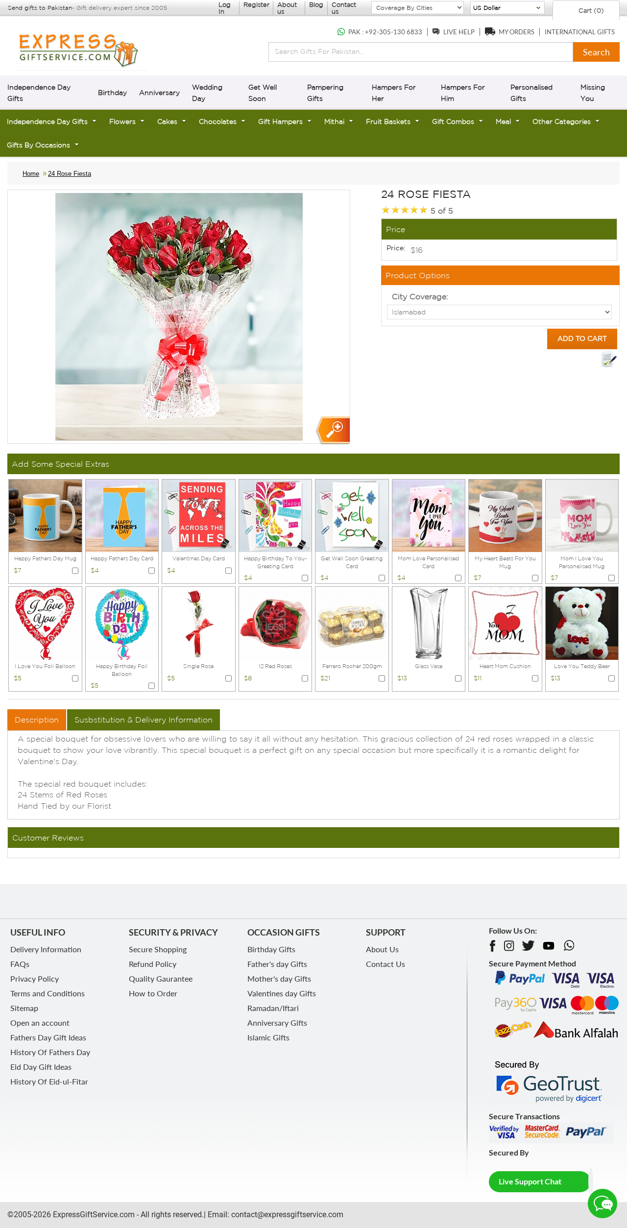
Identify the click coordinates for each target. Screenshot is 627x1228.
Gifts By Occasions (38, 145)
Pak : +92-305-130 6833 (385, 32)
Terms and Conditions (47, 993)
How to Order (153, 993)
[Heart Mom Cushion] (505, 622)
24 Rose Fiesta (69, 173)
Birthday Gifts (271, 949)
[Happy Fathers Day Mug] (45, 514)
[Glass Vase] (428, 622)
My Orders (516, 32)
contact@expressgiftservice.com (286, 1214)
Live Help (459, 32)
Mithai (334, 121)
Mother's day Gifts (279, 978)
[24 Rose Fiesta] (332, 430)
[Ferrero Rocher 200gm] (351, 622)
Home (31, 173)
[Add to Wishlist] (609, 359)
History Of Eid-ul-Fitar (49, 1081)
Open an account (40, 1022)
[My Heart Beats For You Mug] (505, 514)
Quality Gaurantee (161, 978)
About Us (382, 949)
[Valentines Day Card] (198, 514)
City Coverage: (420, 296)
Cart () (590, 10)
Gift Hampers (280, 121)
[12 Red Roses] (275, 622)
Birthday (112, 92)
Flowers (122, 121)
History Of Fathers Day (50, 1052)
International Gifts (580, 32)
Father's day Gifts (277, 963)
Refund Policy (152, 963)
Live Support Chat (530, 1181)
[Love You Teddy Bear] (582, 622)
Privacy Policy (34, 978)
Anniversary (159, 92)
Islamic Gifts (268, 1037)
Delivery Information (45, 949)
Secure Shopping (158, 949)
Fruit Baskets (388, 121)
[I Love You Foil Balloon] (45, 622)
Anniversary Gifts (277, 1022)
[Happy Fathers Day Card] (122, 514)
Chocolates (218, 121)
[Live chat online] (602, 1203)
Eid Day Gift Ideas (41, 1066)
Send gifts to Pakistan (40, 7)
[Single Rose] (198, 622)
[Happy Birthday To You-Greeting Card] (275, 514)
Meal (503, 121)
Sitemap (24, 1007)
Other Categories (561, 121)
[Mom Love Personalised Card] (428, 514)
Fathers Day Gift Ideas (48, 1037)
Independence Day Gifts (47, 121)
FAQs (19, 963)
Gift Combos (453, 121)
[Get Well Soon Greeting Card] (351, 514)
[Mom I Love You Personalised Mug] (582, 514)
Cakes (167, 121)
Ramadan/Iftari (273, 1007)
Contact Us (385, 963)
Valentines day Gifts (281, 993)
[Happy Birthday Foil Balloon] (122, 622)
